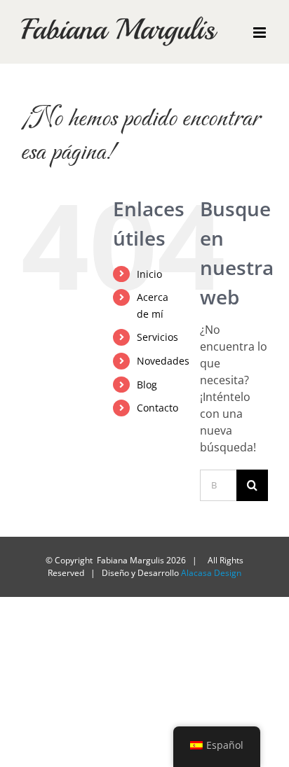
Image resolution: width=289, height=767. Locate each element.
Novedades (163, 360)
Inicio (149, 274)
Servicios (157, 337)
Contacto (157, 407)
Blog (147, 384)
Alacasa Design (211, 573)
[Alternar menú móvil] (260, 32)
